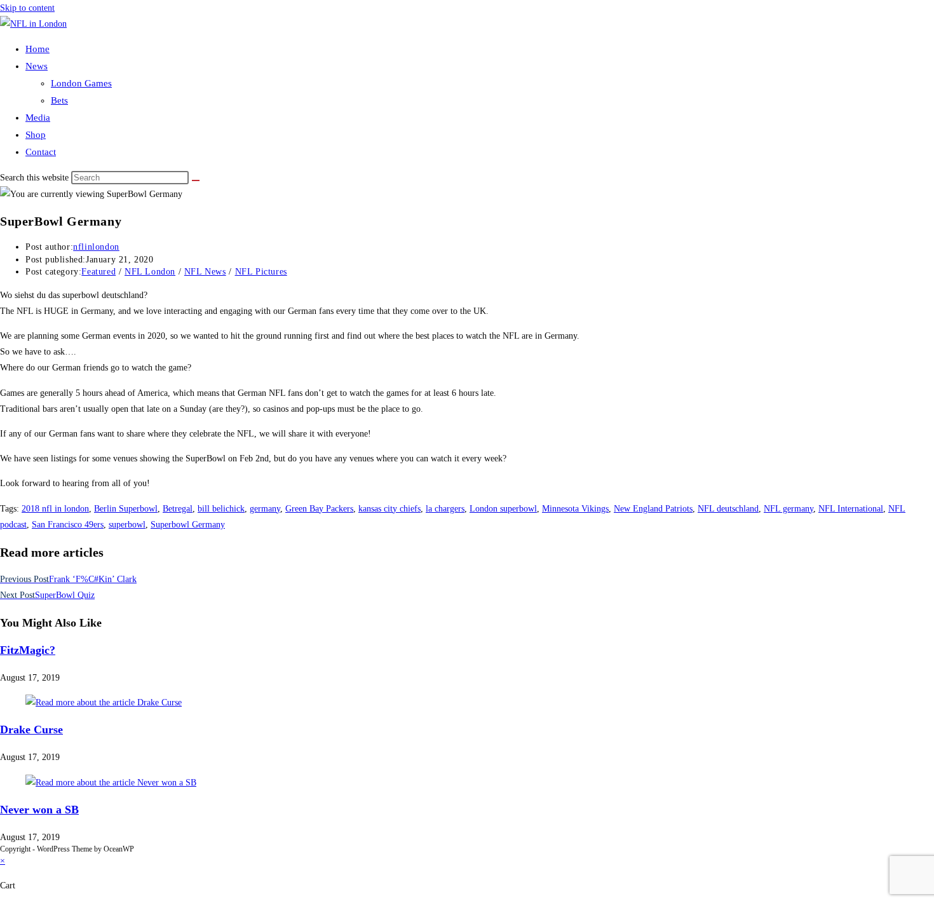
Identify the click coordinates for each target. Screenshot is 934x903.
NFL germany (788, 508)
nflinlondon (96, 247)
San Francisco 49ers (68, 524)
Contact (40, 152)
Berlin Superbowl (126, 508)
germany (265, 508)
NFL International (850, 508)
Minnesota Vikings (575, 508)
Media (37, 117)
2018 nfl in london (55, 508)
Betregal (178, 508)
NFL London (150, 271)
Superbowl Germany (188, 524)
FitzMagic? (27, 650)
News (36, 66)
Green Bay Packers (319, 508)
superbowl (127, 524)
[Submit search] (195, 180)
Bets (59, 100)
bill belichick (221, 508)
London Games (81, 83)
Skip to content (27, 8)
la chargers (445, 508)
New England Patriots (653, 508)
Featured (98, 271)
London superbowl (503, 508)
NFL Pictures (261, 271)
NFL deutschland (728, 508)
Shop (35, 135)
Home (37, 49)
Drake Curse (31, 729)
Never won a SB (39, 809)
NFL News (205, 271)
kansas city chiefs (389, 508)
